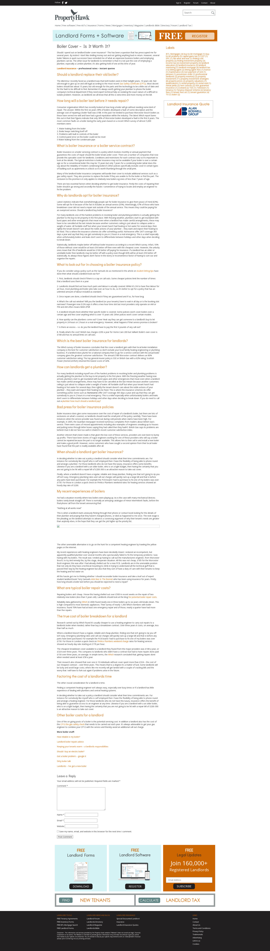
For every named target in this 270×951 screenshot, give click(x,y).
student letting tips (145, 271)
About (212, 3)
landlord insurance (188, 65)
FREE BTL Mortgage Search (67, 925)
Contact (204, 3)
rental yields (173, 85)
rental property (189, 83)
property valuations (196, 81)
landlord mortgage (189, 67)
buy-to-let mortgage (194, 54)
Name (60, 814)
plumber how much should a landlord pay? (81, 401)
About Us (196, 925)
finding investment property (191, 60)
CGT (204, 56)
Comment (62, 785)
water (176, 94)
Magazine (138, 25)
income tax (172, 63)
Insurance (92, 25)
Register (187, 3)
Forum (195, 3)
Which (84, 602)
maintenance (176, 72)
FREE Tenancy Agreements (67, 918)
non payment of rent (195, 72)
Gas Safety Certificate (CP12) (133, 83)
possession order (186, 74)
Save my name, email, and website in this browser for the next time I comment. (95, 831)
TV (168, 94)
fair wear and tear (182, 58)
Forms (101, 25)
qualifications (173, 83)
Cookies (196, 944)
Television (203, 87)
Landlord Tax (185, 25)
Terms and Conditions (201, 928)
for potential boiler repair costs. (143, 597)
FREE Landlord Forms (65, 928)
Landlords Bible (152, 25)
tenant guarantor (200, 92)
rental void (204, 83)
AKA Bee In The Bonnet (102, 579)
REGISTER (135, 886)
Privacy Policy (198, 931)
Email (60, 820)
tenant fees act (181, 92)
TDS (192, 87)
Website (60, 826)
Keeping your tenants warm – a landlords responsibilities (82, 746)
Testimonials (198, 934)
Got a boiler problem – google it (71, 756)
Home (58, 25)
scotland (183, 87)
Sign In (178, 3)
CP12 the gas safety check (72, 724)
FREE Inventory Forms (65, 922)
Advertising (197, 937)
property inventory (187, 76)
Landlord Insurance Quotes (127, 925)
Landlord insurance (66, 68)
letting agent (177, 69)
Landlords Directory (95, 922)
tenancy (171, 90)
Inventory (128, 25)
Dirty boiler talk (64, 761)
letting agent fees (194, 69)
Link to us (196, 941)
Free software (68, 25)
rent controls (187, 85)
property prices (177, 81)
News (108, 25)
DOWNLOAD (81, 886)
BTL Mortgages (174, 54)
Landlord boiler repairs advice (70, 741)
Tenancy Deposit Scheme (190, 90)
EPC (169, 58)
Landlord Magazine (94, 925)
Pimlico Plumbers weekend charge (113, 641)
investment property (190, 63)
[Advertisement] (188, 139)
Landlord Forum (93, 918)
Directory (165, 25)
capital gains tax (191, 56)
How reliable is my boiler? (68, 736)
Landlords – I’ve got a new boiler (71, 766)
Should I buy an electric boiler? (70, 751)
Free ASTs (81, 25)
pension (171, 74)
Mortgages (117, 25)
